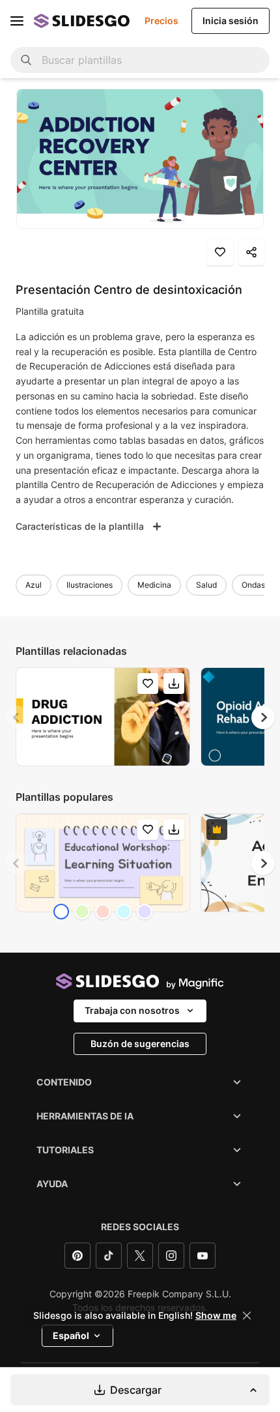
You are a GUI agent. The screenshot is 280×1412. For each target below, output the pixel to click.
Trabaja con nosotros (132, 1010)
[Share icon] (251, 252)
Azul (33, 585)
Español (71, 1335)
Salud (206, 585)
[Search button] (26, 60)
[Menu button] (16, 20)
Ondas (253, 585)
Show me (215, 1315)
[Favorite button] (220, 252)
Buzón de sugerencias (140, 1043)
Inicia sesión (231, 20)
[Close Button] (246, 1315)
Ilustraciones (89, 585)
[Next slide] (263, 717)
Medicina (154, 585)
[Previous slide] (17, 717)
